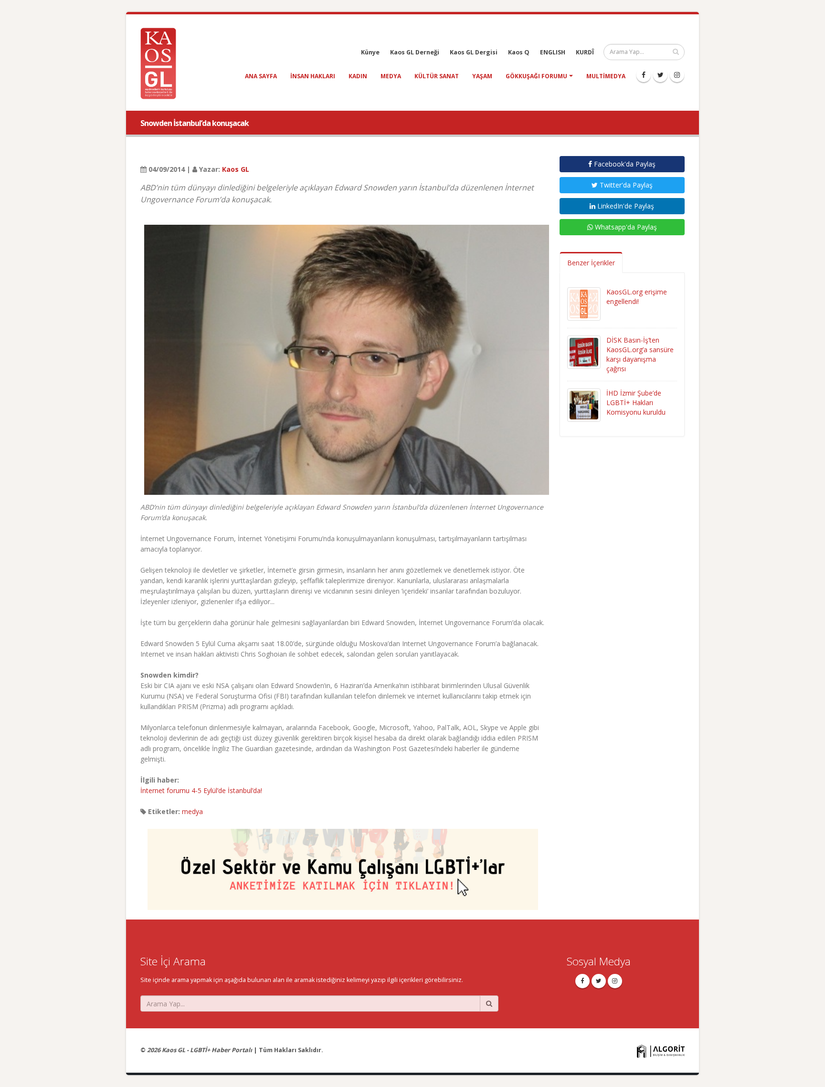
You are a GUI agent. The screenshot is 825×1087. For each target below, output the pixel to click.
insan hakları (312, 76)
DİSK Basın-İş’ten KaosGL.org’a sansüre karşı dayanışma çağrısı (640, 354)
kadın (358, 76)
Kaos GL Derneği (414, 52)
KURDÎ (585, 52)
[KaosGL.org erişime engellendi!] (584, 303)
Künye (370, 52)
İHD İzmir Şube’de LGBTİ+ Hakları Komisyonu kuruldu (636, 402)
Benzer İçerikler (591, 262)
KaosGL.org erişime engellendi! (636, 296)
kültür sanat (436, 76)
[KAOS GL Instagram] (677, 75)
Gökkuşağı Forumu (536, 76)
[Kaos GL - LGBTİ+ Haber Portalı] (161, 62)
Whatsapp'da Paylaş (625, 226)
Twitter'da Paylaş (625, 184)
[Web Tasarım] (661, 1051)
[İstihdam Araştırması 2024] (343, 864)
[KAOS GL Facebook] (643, 75)
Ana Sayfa (261, 76)
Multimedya (605, 76)
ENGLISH (552, 52)
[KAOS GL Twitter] (660, 75)
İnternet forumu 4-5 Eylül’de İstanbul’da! (201, 790)
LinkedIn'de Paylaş (624, 205)
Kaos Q (518, 52)
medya (391, 76)
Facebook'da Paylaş (624, 163)
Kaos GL (235, 169)
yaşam (482, 76)
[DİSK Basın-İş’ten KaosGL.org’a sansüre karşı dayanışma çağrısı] (584, 351)
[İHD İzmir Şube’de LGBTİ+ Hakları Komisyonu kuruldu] (584, 404)
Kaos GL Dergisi (473, 52)
